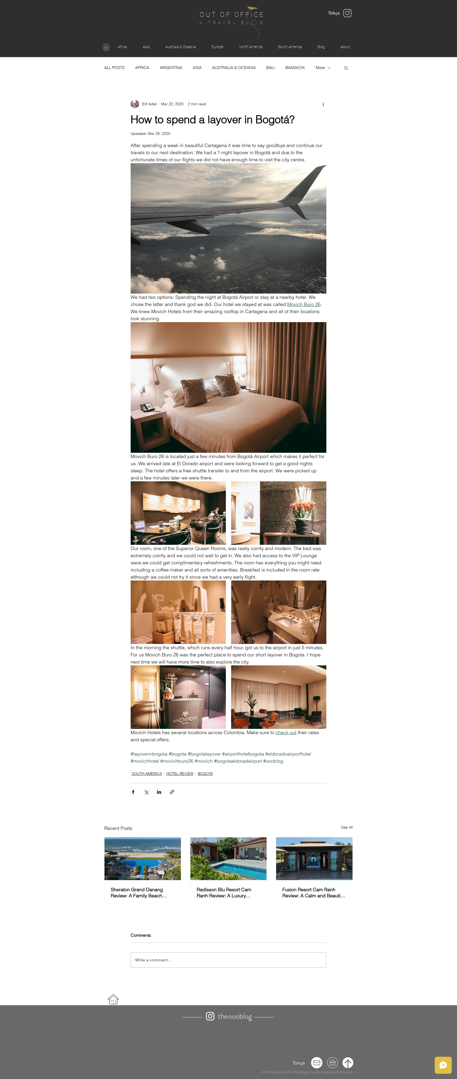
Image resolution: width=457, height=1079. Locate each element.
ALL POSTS (114, 67)
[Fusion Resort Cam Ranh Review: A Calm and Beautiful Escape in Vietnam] (314, 858)
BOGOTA (205, 773)
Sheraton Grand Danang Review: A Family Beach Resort (137, 892)
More (320, 67)
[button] (346, 68)
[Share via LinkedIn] (159, 791)
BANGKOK (295, 67)
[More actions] (323, 104)
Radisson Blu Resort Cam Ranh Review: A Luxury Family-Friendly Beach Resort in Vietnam (228, 892)
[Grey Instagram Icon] (347, 13)
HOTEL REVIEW (179, 773)
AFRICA (142, 67)
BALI (270, 67)
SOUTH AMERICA (147, 773)
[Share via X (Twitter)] (146, 791)
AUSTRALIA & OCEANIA (234, 67)
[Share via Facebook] (133, 791)
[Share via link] (172, 791)
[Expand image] (178, 513)
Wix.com (346, 1072)
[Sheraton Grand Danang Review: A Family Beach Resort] (142, 858)
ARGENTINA (171, 67)
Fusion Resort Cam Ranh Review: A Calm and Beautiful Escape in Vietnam (313, 892)
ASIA (197, 67)
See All (347, 827)
